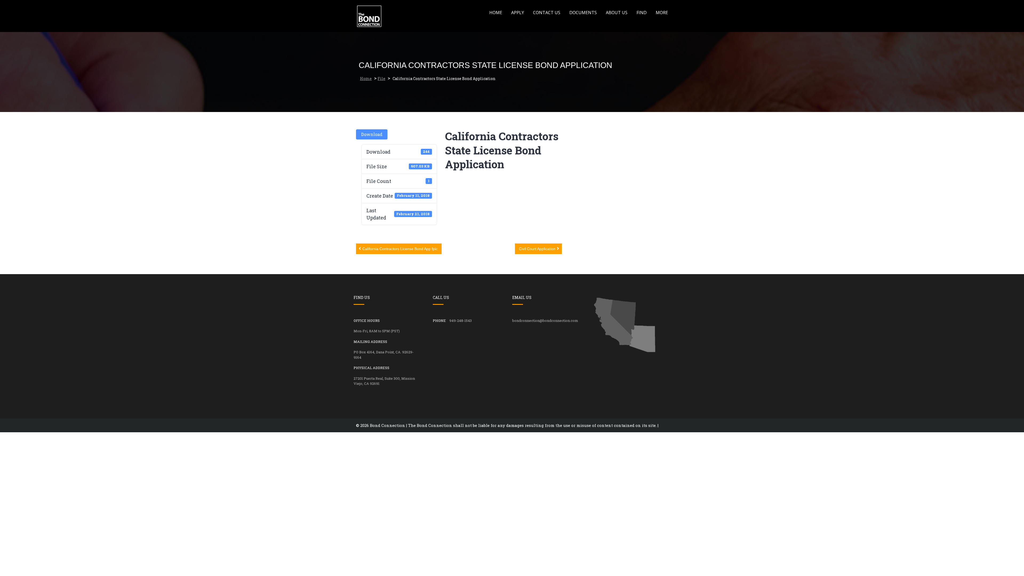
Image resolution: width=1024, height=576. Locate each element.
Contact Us (546, 12)
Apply (517, 12)
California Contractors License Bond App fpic (400, 249)
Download (371, 134)
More (662, 12)
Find (642, 12)
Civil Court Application (537, 249)
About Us (616, 12)
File (381, 78)
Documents (583, 12)
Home (495, 12)
